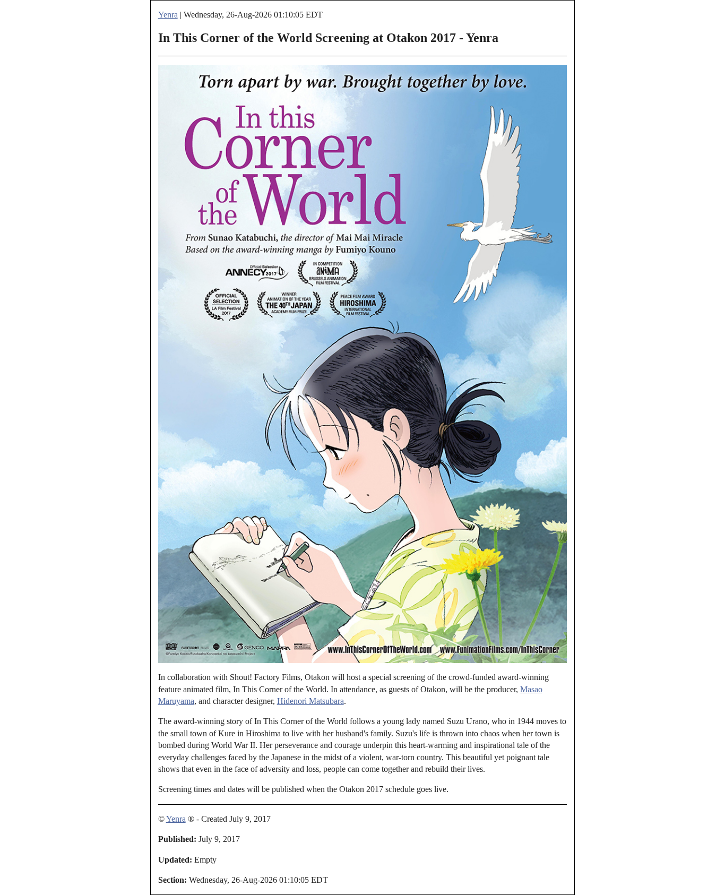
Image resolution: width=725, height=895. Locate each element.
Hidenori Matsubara (310, 700)
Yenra (168, 14)
